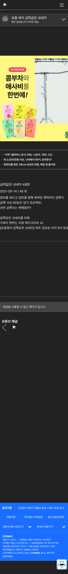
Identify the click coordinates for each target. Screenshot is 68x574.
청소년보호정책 (56, 517)
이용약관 (10, 517)
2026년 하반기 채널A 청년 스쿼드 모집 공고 (41, 508)
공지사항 (7, 508)
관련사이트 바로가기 (13, 526)
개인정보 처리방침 (33, 517)
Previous (4, 327)
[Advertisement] (34, 463)
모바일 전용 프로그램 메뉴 (63, 19)
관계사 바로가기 (45, 526)
